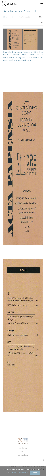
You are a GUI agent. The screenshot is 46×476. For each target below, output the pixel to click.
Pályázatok (23, 448)
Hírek (13, 17)
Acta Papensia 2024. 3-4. (26, 17)
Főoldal (5, 17)
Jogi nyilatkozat (23, 455)
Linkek (23, 451)
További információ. (20, 472)
